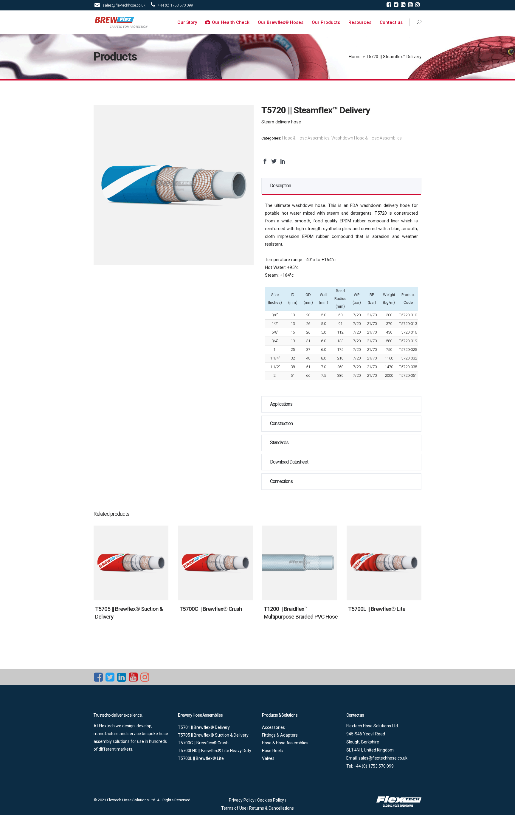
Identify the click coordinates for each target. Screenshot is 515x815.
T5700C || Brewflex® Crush (210, 608)
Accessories (273, 727)
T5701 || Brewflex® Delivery (204, 727)
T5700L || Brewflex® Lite (376, 608)
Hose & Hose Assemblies (306, 138)
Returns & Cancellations (271, 808)
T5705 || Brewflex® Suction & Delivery (213, 735)
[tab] (341, 186)
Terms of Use (234, 808)
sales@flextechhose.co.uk (124, 5)
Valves (268, 758)
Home (355, 56)
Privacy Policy (242, 800)
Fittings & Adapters (280, 735)
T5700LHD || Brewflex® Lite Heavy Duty (214, 750)
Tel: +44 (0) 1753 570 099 (370, 766)
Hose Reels (272, 750)
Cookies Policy (271, 800)
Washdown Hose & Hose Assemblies (366, 138)
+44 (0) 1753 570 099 (175, 5)
